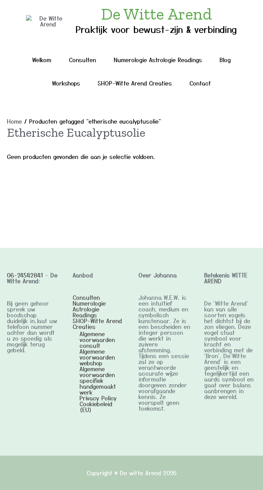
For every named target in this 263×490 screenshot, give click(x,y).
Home (14, 121)
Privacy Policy (98, 398)
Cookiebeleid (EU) (95, 406)
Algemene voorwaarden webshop (97, 357)
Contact (200, 83)
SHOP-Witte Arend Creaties (135, 83)
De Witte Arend (156, 14)
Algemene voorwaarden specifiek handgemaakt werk (97, 380)
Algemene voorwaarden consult (97, 339)
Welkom (41, 59)
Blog (225, 59)
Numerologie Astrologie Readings (158, 59)
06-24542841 (25, 275)
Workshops (66, 83)
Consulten (82, 59)
